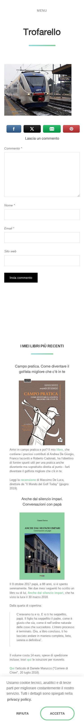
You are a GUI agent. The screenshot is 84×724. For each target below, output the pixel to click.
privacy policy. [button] (19, 699)
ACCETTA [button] (57, 713)
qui (29, 659)
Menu (42, 10)
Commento (13, 148)
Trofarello (42, 31)
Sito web (10, 251)
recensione (28, 480)
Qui (12, 668)
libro (59, 449)
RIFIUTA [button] (22, 713)
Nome (9, 205)
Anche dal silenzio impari (45, 592)
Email (9, 228)
